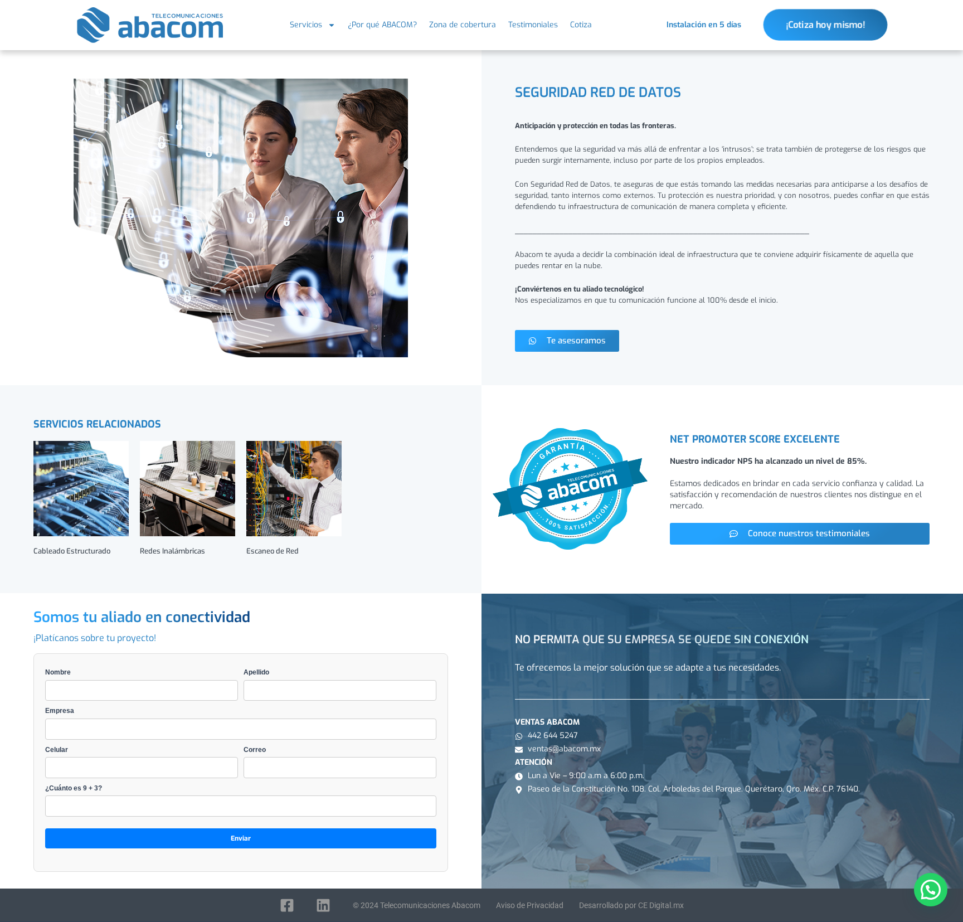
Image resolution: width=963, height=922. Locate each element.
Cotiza (581, 25)
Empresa (59, 711)
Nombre (58, 672)
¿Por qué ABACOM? (382, 25)
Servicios (306, 25)
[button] (930, 889)
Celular (56, 750)
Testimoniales (533, 25)
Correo (255, 750)
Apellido (256, 672)
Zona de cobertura (462, 25)
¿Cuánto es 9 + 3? (73, 788)
